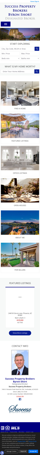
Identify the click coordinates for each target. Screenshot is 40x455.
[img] (20, 96)
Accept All (33, 451)
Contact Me (20, 396)
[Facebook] (20, 399)
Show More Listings (20, 333)
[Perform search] (37, 49)
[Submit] (36, 71)
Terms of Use (32, 441)
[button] (2, 453)
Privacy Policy (22, 441)
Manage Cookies (12, 451)
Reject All (23, 451)
